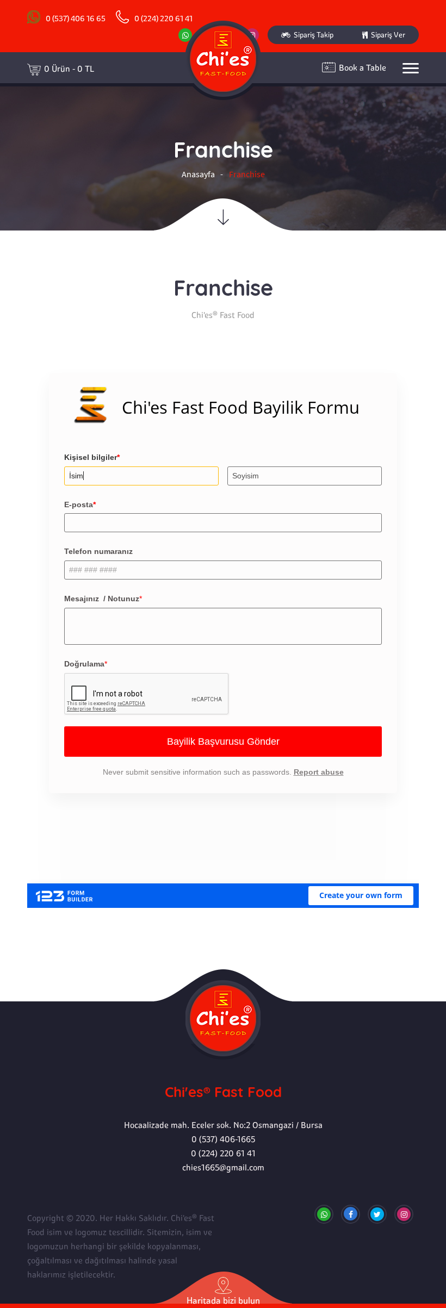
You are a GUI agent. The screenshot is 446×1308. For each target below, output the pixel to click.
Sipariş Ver (386, 34)
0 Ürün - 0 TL (69, 69)
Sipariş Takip (311, 34)
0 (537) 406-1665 (223, 1139)
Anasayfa (198, 174)
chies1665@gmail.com (223, 1167)
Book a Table (362, 68)
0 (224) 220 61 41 (223, 1153)
